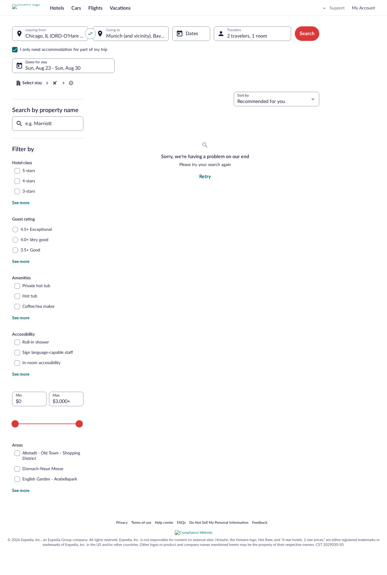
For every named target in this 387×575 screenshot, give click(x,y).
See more (20, 203)
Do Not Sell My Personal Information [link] (219, 523)
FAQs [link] (181, 523)
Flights (95, 8)
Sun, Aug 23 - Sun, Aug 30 (52, 68)
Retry (205, 176)
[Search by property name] (47, 123)
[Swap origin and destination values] (90, 33)
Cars (76, 8)
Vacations (120, 8)
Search (307, 33)
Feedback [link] (259, 523)
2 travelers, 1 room (247, 36)
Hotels (57, 8)
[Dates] (191, 33)
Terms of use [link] (141, 523)
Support (337, 8)
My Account (363, 8)
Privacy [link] (122, 523)
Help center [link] (164, 523)
